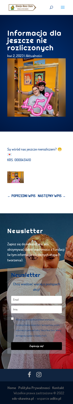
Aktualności (34, 55)
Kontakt (58, 387)
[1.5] (15, 177)
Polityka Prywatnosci (34, 387)
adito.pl (55, 398)
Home (11, 387)
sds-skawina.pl (23, 398)
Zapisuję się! (36, 346)
